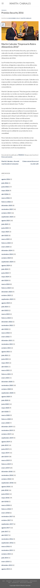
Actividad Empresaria (20, 581)
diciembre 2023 (6, 292)
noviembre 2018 (7, 475)
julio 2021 (4, 355)
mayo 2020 (5, 408)
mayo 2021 (5, 363)
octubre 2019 (6, 434)
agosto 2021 (5, 351)
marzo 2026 (5, 198)
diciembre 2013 (6, 565)
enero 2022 (5, 336)
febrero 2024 (6, 288)
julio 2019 (4, 445)
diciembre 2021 (6, 340)
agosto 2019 (5, 441)
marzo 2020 (5, 415)
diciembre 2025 (6, 205)
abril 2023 (4, 310)
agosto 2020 (5, 396)
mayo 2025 (5, 232)
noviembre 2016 (7, 539)
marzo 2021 (5, 370)
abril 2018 (4, 501)
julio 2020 (4, 400)
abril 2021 (4, 367)
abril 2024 (4, 280)
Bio (4, 581)
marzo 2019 (5, 460)
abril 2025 (4, 235)
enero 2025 (5, 247)
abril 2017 (4, 535)
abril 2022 (4, 329)
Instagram (33, 581)
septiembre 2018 (7, 483)
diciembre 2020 (6, 381)
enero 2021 (5, 378)
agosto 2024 (5, 265)
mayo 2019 (5, 453)
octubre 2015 (6, 554)
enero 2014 (5, 561)
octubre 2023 (6, 295)
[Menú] (2, 3)
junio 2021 (5, 359)
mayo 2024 (5, 276)
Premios (9, 581)
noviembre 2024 (7, 254)
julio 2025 (4, 224)
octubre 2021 (6, 348)
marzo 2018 (5, 505)
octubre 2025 (6, 213)
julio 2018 (4, 490)
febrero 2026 (6, 202)
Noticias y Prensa (26, 582)
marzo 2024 (5, 284)
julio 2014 (4, 558)
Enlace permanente (6, 157)
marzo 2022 (5, 333)
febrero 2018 (6, 509)
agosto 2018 (5, 486)
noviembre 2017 (7, 516)
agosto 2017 (5, 528)
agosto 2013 (5, 569)
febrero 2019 (6, 464)
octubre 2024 (6, 258)
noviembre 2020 (7, 385)
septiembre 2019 (7, 438)
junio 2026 (5, 187)
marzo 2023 (5, 314)
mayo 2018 (5, 498)
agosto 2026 (5, 179)
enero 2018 (5, 513)
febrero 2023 (6, 318)
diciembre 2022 (6, 322)
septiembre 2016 (7, 543)
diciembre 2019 (6, 426)
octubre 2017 (6, 520)
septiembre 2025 (7, 217)
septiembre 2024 (7, 262)
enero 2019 (5, 468)
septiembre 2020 (7, 393)
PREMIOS (4, 10)
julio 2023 (4, 306)
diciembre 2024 (6, 250)
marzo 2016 (5, 546)
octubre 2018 (6, 479)
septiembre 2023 (7, 299)
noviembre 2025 (7, 209)
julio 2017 (4, 531)
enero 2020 (5, 423)
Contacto (15, 582)
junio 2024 (5, 273)
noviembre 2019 (7, 430)
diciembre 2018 (6, 471)
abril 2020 (4, 411)
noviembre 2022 (7, 325)
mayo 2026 (5, 190)
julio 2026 (4, 183)
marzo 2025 (5, 239)
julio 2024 (4, 269)
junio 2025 (5, 228)
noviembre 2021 (7, 344)
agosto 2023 (5, 303)
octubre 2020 (6, 389)
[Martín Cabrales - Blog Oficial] (20, 3)
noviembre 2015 (7, 550)
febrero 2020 (6, 419)
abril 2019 (4, 456)
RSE (9, 582)
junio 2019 (5, 449)
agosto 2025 (5, 220)
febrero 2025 (6, 243)
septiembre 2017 (7, 524)
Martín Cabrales (26, 18)
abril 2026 (4, 194)
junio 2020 (5, 404)
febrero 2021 (6, 374)
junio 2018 (5, 494)
